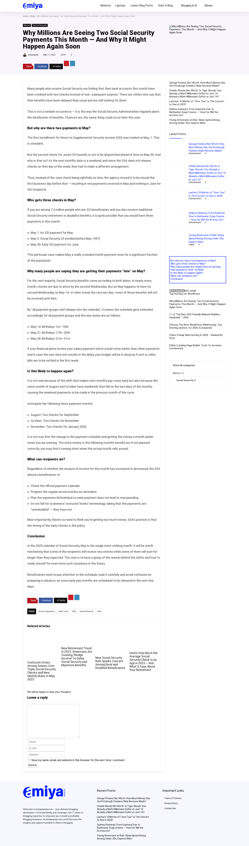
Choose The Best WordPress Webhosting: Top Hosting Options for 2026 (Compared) (195, 326)
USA (99, 611)
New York (63, 611)
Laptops (120, 5)
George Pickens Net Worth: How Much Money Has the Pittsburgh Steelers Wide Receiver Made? (197, 84)
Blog (32, 16)
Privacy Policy (171, 803)
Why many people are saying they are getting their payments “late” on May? (195, 268)
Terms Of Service (172, 798)
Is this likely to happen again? (186, 272)
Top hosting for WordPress (184, 293)
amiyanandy (32, 55)
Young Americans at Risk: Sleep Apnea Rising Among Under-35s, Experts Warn (194, 121)
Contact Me (170, 808)
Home (25, 16)
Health (191, 244)
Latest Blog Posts (142, 5)
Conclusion (176, 278)
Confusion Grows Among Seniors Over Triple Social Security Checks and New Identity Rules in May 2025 (41, 671)
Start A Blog (165, 5)
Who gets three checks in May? (188, 263)
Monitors (105, 5)
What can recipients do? (184, 275)
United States (87, 611)
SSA (74, 611)
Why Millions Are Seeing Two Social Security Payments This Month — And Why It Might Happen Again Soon (197, 304)
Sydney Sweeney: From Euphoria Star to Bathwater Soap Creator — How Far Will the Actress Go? (193, 112)
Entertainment (195, 153)
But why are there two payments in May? (193, 260)
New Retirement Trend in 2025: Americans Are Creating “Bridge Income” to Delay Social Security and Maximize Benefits (76, 657)
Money (208, 5)
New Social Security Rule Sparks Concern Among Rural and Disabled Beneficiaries (110, 663)
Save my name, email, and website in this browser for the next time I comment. (78, 760)
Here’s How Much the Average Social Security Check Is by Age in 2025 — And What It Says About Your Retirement (143, 661)
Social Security (40, 25)
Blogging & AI (189, 5)
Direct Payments (46, 611)
